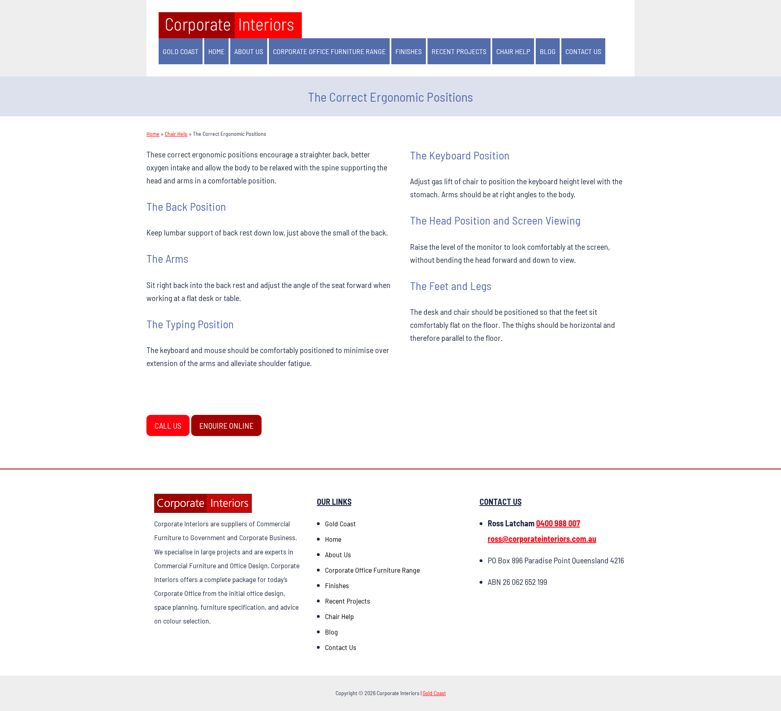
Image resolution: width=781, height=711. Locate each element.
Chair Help (513, 51)
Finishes (408, 51)
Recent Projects (459, 51)
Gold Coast (181, 51)
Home (216, 51)
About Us (248, 51)
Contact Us (583, 51)
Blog (548, 51)
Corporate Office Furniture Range (329, 51)
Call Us (168, 425)
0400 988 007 (558, 523)
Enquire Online (226, 425)
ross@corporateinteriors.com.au (542, 538)
